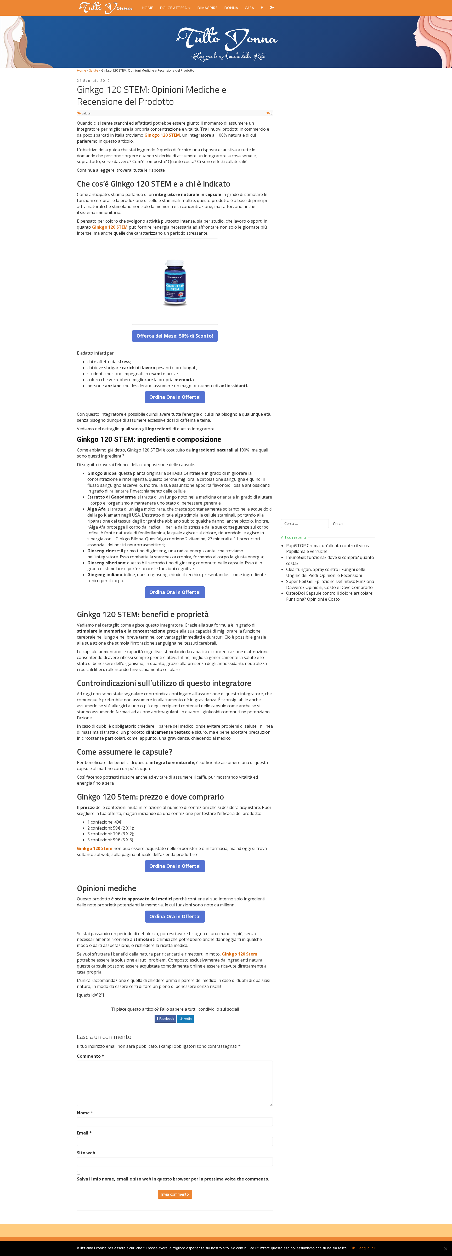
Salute (93, 70)
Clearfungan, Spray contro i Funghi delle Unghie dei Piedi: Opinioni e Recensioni (325, 572)
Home (147, 7)
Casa (249, 7)
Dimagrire (207, 7)
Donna (231, 7)
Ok (353, 1248)
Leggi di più (367, 1248)
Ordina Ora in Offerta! (175, 397)
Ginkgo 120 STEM (162, 135)
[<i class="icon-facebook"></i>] (261, 8)
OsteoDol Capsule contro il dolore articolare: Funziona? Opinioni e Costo (329, 596)
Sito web (86, 1153)
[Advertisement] (328, 295)
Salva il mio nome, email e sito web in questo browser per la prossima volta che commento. (173, 1179)
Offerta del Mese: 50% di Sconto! (175, 336)
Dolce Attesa (174, 7)
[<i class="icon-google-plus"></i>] (272, 8)
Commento (90, 1056)
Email (84, 1133)
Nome (85, 1113)
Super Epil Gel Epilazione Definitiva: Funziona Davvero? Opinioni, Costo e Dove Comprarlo (330, 584)
